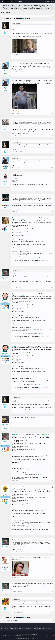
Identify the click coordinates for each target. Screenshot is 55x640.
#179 (52, 591)
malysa (5, 494)
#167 (52, 189)
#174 (52, 424)
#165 (52, 151)
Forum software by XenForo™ (27, 632)
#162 (52, 73)
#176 (52, 533)
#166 (52, 167)
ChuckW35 (5, 126)
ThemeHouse (35, 634)
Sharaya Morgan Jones (17, 218)
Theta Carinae (5, 30)
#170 (52, 287)
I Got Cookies (5, 277)
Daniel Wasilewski (5, 606)
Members (13, 1)
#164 (52, 135)
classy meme (5, 424)
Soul (5, 202)
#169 (52, 263)
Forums (7, 1)
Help (48, 635)
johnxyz (5, 441)
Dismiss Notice (53, 5)
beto (5, 564)
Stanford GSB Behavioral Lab (19, 487)
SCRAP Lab (14, 434)
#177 (52, 551)
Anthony (14, 346)
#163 (52, 113)
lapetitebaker (5, 300)
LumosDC (22, 13)
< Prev (7, 18)
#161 (52, 57)
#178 (52, 577)
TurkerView (41, 257)
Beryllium (44, 635)
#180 (52, 612)
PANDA (22, 219)
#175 (52, 480)
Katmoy (5, 181)
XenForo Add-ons (5, 635)
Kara (5, 225)
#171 (52, 339)
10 (25, 18)
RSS (53, 635)
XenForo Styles (12, 635)
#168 (52, 211)
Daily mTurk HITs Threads (11, 13)
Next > (28, 18)
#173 (52, 410)
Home (2, 1)
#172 (52, 390)
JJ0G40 (5, 70)
